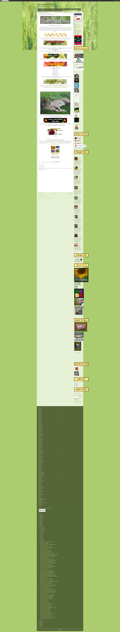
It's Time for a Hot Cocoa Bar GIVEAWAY (46, 570)
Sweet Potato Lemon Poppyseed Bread (79, 207)
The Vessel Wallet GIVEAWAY (44, 587)
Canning (39, 438)
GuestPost (40, 462)
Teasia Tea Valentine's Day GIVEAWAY (46, 567)
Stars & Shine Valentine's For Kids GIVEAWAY (47, 561)
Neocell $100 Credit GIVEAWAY (44, 602)
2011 (39, 408)
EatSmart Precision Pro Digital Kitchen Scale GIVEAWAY (48, 576)
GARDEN (48, 123)
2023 (40, 518)
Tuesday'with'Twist (41, 499)
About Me (43, 9)
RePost (39, 483)
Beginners (39, 434)
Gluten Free (40, 461)
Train (39, 498)
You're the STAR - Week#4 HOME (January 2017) (47, 571)
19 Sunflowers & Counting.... (44, 593)
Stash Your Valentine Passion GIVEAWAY (46, 598)
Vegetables (40, 500)
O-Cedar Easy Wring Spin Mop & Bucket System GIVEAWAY (49, 581)
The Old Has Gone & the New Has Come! (46, 618)
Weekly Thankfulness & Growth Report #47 (46, 613)
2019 (39, 417)
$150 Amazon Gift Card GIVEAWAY (45, 550)
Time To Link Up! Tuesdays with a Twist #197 (46, 565)
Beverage (39, 435)
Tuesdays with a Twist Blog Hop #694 (79, 216)
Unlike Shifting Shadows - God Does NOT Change (47, 592)
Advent (39, 427)
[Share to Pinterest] (59, 161)
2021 (39, 419)
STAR (39, 489)
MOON (39, 475)
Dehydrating (40, 447)
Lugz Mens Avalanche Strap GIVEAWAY (46, 588)
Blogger (60, 629)
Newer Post (40, 193)
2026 (39, 425)
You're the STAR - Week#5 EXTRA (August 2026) (78, 401)
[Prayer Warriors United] (79, 314)
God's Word (66, 9)
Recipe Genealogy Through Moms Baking (79, 178)
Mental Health (40, 472)
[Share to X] (57, 161)
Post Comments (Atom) (46, 195)
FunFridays (40, 456)
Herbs (39, 465)
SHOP (39, 485)
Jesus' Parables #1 (77, 403)
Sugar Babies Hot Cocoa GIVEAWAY (45, 604)
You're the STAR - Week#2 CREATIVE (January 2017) (48, 607)
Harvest (39, 463)
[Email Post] (54, 161)
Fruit (39, 455)
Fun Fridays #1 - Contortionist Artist (45, 612)
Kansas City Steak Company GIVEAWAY (46, 551)
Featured (39, 452)
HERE (62, 123)
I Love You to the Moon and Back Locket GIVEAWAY (48, 591)
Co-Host (39, 443)
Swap (79, 9)
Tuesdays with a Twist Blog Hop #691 (79, 225)
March (41, 538)
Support (75, 9)
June (41, 534)
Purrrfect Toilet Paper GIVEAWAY (45, 614)
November (42, 528)
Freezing (39, 454)
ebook (39, 448)
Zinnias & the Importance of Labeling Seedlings (80, 188)
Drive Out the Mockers (43, 577)
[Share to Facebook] (58, 161)
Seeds (39, 484)
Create (39, 445)
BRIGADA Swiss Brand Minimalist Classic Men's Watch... (48, 560)
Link (39, 471)
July (41, 533)
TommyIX (76, 628)
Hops (46, 10)
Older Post (70, 193)
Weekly (39, 503)
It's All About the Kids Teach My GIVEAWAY (46, 582)
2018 (39, 416)
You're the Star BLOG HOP (54, 9)
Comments (41, 511)
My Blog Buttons (41, 10)
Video (39, 501)
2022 (39, 420)
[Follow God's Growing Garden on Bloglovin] (78, 148)
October (41, 529)
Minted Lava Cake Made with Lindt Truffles (79, 235)
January (41, 540)
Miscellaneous (40, 474)
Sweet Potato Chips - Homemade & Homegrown (47, 559)
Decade (39, 446)
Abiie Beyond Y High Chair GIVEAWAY (45, 583)
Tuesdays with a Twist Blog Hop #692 (79, 197)
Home (39, 9)
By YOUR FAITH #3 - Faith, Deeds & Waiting (78, 27)
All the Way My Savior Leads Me (56, 52)
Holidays (39, 466)
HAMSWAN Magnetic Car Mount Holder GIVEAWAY (47, 556)
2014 (39, 411)
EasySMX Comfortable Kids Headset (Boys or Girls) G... (48, 575)
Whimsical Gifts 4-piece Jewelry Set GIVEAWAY (47, 572)
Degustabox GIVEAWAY (43, 549)
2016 (40, 620)
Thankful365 (40, 494)
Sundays (39, 491)
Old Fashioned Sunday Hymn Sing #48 (46, 608)
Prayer (48, 9)
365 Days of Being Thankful (66, 27)
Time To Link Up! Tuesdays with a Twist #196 (46, 586)
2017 (39, 415)
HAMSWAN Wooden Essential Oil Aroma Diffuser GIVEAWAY (49, 554)
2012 (39, 409)
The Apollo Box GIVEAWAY (44, 545)
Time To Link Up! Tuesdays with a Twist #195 (46, 603)
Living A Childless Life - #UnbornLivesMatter (46, 546)
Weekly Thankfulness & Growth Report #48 (46, 597)
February (41, 539)
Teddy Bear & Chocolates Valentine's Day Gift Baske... (48, 566)
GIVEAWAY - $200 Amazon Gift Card (79, 244)
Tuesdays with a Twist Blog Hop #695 (79, 158)
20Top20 (39, 426)
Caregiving (40, 439)
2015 (40, 621)
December (42, 527)
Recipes (39, 482)
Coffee (39, 444)
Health (39, 464)
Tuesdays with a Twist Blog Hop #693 (79, 167)
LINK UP (68, 123)
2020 (39, 418)
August (41, 532)
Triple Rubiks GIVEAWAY (43, 599)
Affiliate (39, 429)
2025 (39, 424)
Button (39, 436)
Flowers (39, 453)
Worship (61, 9)
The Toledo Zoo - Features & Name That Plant (55, 87)
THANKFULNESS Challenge (57, 10)
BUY (39, 437)
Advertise (71, 9)
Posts (40, 509)
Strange (39, 490)
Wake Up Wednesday (41, 502)
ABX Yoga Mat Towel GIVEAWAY (45, 609)
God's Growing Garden (45, 4)
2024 (40, 517)
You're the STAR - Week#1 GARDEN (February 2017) (48, 544)
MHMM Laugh (40, 473)
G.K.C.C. (49, 10)
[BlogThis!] (56, 161)
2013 (39, 410)
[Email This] (55, 161)
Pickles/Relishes (40, 480)
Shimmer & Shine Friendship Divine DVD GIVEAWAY (48, 555)
